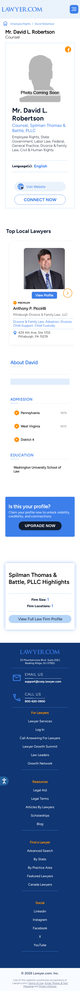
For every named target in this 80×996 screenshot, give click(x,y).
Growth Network (40, 763)
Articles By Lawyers (40, 807)
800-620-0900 (35, 701)
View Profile (44, 295)
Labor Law (42, 141)
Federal (58, 141)
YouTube (40, 945)
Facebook (40, 928)
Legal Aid (40, 790)
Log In (39, 730)
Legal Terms (40, 799)
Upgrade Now (40, 526)
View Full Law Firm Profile (40, 619)
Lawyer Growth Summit (40, 746)
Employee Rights (25, 137)
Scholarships (40, 815)
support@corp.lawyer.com (43, 681)
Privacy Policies (47, 986)
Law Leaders (40, 755)
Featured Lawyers (40, 876)
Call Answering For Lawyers (40, 738)
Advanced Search (40, 851)
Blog (40, 824)
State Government (30, 139)
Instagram (40, 920)
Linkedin (40, 911)
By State (40, 859)
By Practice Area (40, 868)
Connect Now (40, 199)
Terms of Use (35, 983)
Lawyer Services (40, 721)
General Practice (25, 145)
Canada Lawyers (40, 884)
